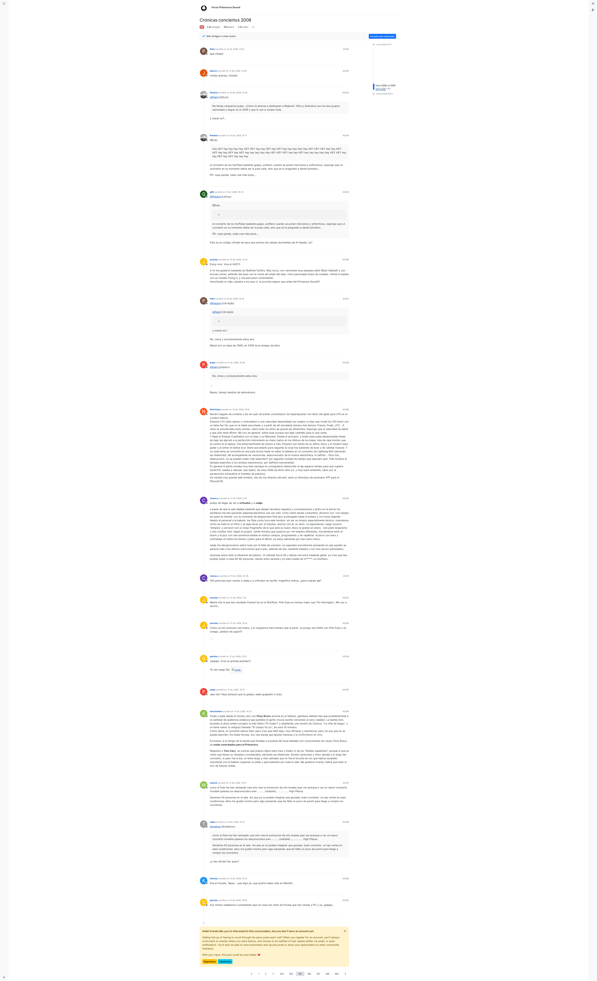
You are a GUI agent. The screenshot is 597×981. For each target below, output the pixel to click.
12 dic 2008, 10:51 (238, 656)
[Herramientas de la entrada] (346, 61)
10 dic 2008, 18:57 (241, 409)
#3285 (346, 192)
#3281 (346, 49)
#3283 (346, 92)
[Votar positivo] (329, 61)
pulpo (212, 362)
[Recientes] (4, 3)
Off (201, 27)
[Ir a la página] (273, 974)
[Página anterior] (252, 974)
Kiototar (214, 878)
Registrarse (210, 961)
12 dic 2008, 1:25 (238, 597)
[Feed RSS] (253, 27)
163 (282, 973)
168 (327, 973)
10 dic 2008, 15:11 (238, 135)
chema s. (214, 498)
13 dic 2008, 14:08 (238, 900)
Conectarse (225, 961)
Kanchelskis (216, 711)
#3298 (346, 822)
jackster (214, 259)
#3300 (346, 900)
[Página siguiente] (345, 974)
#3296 (346, 711)
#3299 (346, 878)
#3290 (346, 498)
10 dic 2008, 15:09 (238, 92)
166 (309, 973)
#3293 (346, 623)
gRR (212, 192)
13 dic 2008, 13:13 (235, 822)
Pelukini (214, 92)
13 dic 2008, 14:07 (238, 878)
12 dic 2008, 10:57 (236, 689)
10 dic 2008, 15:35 (235, 298)
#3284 (346, 135)
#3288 (346, 362)
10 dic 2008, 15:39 (236, 362)
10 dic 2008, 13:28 (238, 71)
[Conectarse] (593, 3)
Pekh (212, 49)
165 (300, 973)
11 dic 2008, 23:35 (239, 576)
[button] (4, 977)
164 (291, 973)
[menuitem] (593, 3)
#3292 (346, 597)
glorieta (214, 656)
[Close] (345, 931)
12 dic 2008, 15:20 (243, 711)
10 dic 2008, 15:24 (239, 259)
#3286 (346, 259)
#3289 (346, 409)
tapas (212, 822)
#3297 (346, 783)
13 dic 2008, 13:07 (237, 783)
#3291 (346, 576)
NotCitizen (215, 409)
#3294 (346, 656)
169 (336, 973)
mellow (213, 783)
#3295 (346, 689)
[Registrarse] (593, 9)
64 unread (381, 90)
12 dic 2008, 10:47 (238, 623)
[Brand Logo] (205, 7)
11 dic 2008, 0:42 (239, 498)
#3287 (346, 298)
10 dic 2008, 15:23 (234, 192)
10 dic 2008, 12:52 (235, 49)
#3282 (346, 71)
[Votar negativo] (340, 61)
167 (318, 973)
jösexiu (213, 71)
